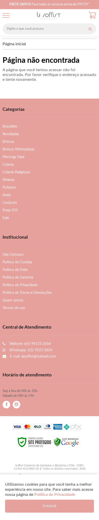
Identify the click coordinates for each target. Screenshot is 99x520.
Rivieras (8, 180)
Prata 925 (10, 210)
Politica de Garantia (18, 277)
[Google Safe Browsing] (66, 442)
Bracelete (10, 126)
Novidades (11, 134)
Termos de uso (14, 308)
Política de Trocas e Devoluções (27, 293)
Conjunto (10, 203)
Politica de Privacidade (20, 285)
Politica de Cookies (17, 262)
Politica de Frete (15, 270)
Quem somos (13, 300)
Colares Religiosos (16, 172)
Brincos (8, 142)
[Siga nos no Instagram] (16, 405)
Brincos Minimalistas (19, 149)
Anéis (7, 195)
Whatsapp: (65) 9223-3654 (30, 350)
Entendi (49, 506)
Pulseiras (9, 187)
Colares (8, 164)
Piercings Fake (13, 157)
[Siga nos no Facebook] (6, 405)
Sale (6, 218)
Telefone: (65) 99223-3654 (29, 344)
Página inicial (14, 44)
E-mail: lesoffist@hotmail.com (32, 356)
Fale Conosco (13, 254)
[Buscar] (90, 29)
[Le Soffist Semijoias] (48, 15)
